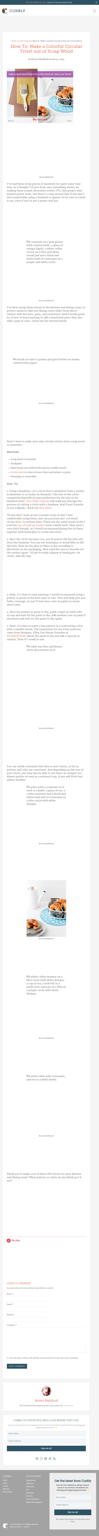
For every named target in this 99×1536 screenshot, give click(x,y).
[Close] (71, 730)
